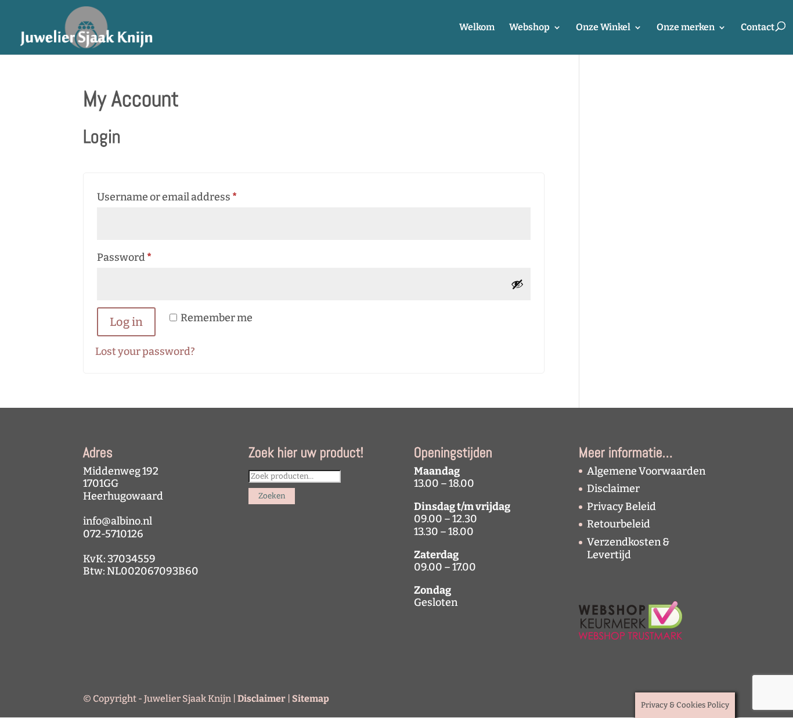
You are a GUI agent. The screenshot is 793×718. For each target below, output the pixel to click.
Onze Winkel (603, 28)
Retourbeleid (618, 524)
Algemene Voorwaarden (646, 471)
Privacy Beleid (621, 506)
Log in (126, 322)
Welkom (477, 28)
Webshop (529, 28)
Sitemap (310, 698)
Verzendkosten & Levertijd (628, 548)
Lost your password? (145, 351)
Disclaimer (613, 488)
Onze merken (686, 28)
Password (146, 257)
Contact (757, 28)
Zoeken (271, 496)
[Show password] (517, 284)
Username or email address (189, 196)
